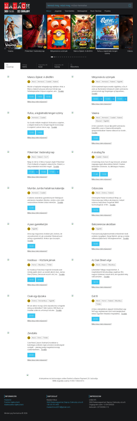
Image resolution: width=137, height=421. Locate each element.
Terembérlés (69, 11)
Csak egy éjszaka (36, 296)
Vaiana (95, 113)
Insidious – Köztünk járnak (41, 260)
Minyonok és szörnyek (103, 77)
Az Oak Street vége (101, 260)
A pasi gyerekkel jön (37, 224)
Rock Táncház (95, 11)
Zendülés (32, 333)
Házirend (7, 400)
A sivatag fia (98, 152)
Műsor (48, 11)
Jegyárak (58, 11)
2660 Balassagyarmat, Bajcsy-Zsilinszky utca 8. (65, 402)
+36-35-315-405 (53, 405)
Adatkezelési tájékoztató (14, 405)
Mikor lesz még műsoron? (37, 102)
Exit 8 (95, 296)
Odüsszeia (97, 188)
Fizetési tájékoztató (12, 402)
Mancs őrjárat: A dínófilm (40, 77)
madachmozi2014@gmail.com (58, 407)
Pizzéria (107, 11)
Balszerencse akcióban (104, 224)
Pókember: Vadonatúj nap (40, 152)
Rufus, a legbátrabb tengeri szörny (45, 113)
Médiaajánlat (82, 11)
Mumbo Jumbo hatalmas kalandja (45, 188)
